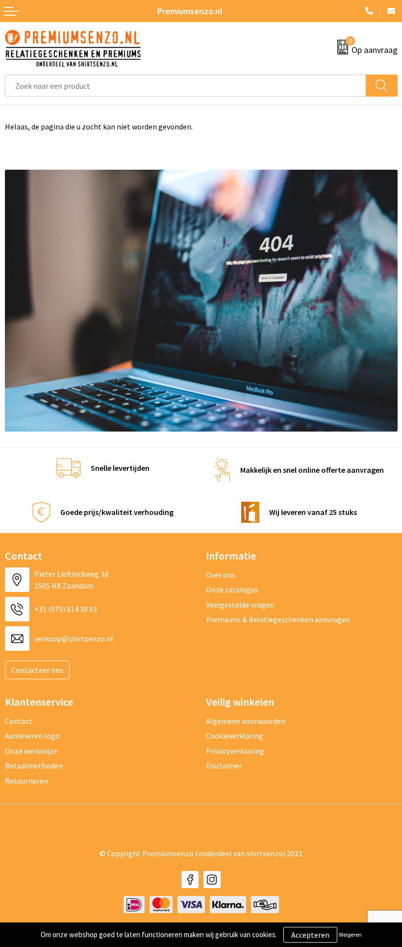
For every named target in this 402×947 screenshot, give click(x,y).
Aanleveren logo (32, 736)
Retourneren (26, 781)
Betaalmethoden (34, 765)
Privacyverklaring (235, 751)
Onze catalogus (232, 589)
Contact (18, 721)
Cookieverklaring (234, 736)
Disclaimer (224, 765)
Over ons (220, 575)
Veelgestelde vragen (240, 605)
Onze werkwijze (31, 751)
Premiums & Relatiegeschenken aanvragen (278, 619)
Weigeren (350, 934)
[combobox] (185, 86)
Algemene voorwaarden (245, 721)
